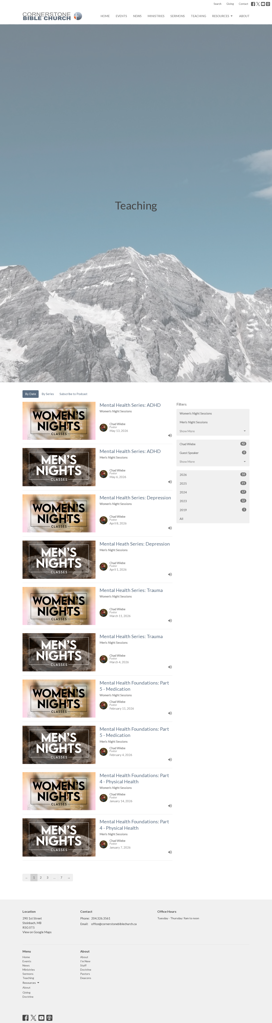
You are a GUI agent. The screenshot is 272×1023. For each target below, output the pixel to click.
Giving (230, 3)
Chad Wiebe (212, 444)
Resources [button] (29, 982)
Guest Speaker (212, 453)
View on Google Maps (37, 932)
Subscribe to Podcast (73, 394)
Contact (243, 3)
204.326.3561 (100, 918)
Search (217, 3)
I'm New (85, 961)
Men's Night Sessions (194, 422)
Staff (83, 965)
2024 (212, 492)
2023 (212, 501)
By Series (48, 394)
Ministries (156, 16)
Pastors (85, 973)
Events (121, 16)
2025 (212, 483)
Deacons (85, 978)
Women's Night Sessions (196, 413)
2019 (212, 510)
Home (105, 16)
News (137, 16)
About (244, 16)
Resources (220, 16)
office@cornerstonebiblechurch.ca (114, 924)
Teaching (198, 16)
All (181, 518)
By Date (30, 394)
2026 (212, 474)
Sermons (177, 16)
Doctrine (28, 996)
